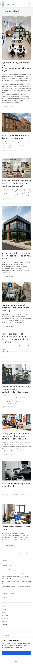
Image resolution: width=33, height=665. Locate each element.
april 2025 (4, 612)
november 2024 (5, 618)
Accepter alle (16, 653)
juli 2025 (4, 607)
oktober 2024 (5, 621)
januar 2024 (4, 624)
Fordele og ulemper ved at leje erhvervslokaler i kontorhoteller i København (16, 389)
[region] (16, 651)
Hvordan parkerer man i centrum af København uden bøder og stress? (15, 308)
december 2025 (5, 601)
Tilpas (16, 657)
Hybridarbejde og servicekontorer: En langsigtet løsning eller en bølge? (16, 66)
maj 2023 (4, 627)
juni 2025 (4, 609)
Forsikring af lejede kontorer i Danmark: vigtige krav (16, 136)
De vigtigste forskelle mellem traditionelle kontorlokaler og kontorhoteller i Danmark (16, 436)
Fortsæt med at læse (9, 107)
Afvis (16, 661)
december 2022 (5, 630)
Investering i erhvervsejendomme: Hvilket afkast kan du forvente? (16, 256)
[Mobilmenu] (29, 3)
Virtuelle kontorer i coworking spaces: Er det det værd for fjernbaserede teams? (16, 183)
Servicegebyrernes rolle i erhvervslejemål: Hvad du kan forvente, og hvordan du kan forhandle (16, 337)
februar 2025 (5, 615)
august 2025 (4, 604)
